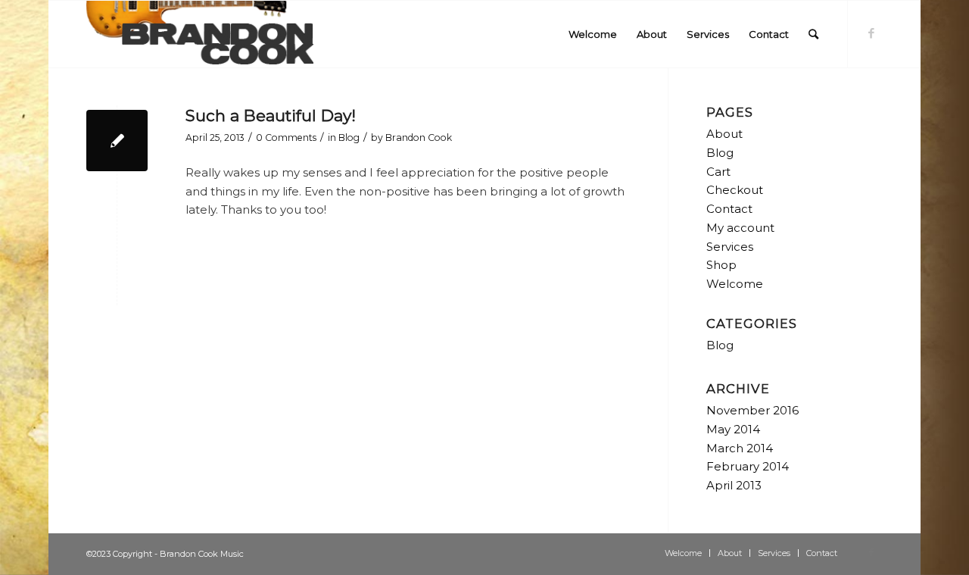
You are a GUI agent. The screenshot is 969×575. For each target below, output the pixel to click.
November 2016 (752, 410)
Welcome (734, 284)
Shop (721, 265)
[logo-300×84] (199, 34)
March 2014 (739, 448)
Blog (349, 137)
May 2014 (733, 429)
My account (740, 227)
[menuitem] (593, 34)
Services (729, 246)
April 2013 (734, 485)
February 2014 (747, 466)
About (724, 134)
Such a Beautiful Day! (270, 115)
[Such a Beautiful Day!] (117, 140)
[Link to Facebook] (871, 33)
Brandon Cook (418, 137)
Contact (729, 209)
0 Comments (286, 137)
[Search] (813, 34)
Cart (718, 171)
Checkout (734, 190)
